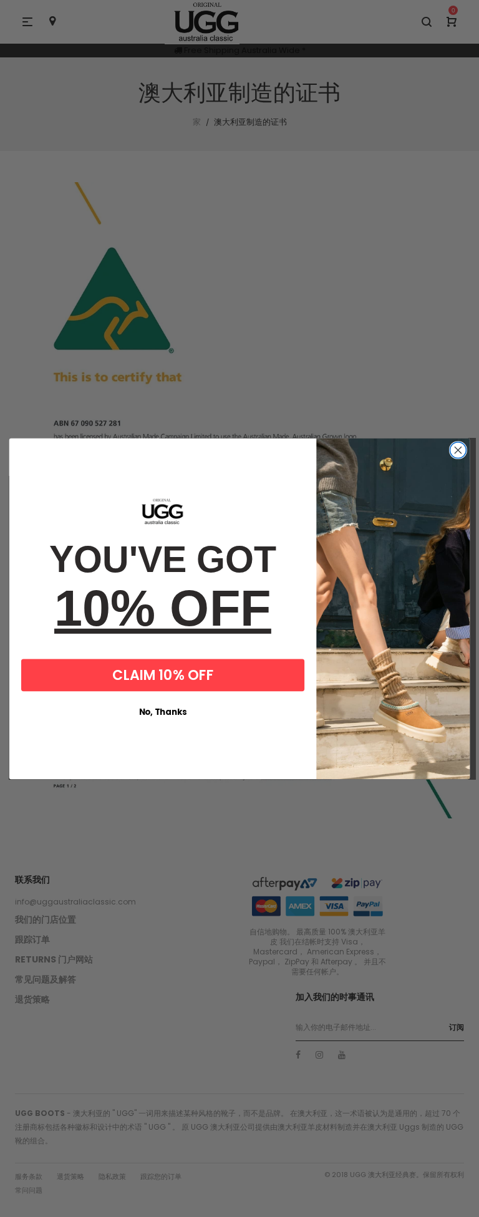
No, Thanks (163, 711)
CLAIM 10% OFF (162, 675)
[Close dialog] (458, 450)
